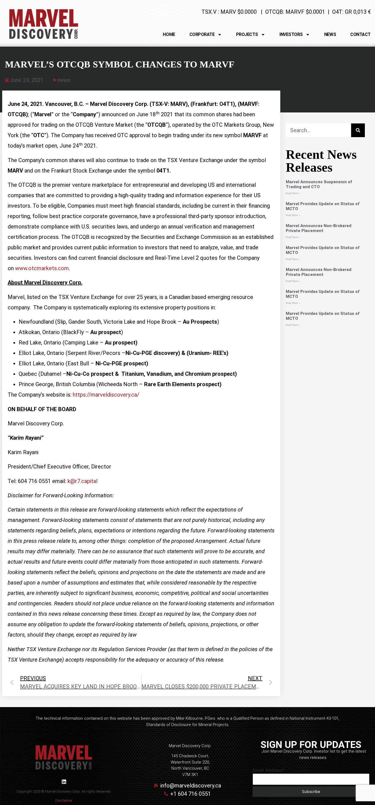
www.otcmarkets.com (42, 268)
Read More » (293, 193)
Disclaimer (63, 800)
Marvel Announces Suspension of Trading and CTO (319, 184)
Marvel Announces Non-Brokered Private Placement (318, 228)
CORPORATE (202, 34)
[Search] (358, 130)
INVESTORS (291, 34)
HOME (169, 34)
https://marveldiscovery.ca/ (106, 394)
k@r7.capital (82, 481)
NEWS (330, 34)
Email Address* (268, 770)
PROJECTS (247, 34)
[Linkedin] (63, 781)
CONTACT (360, 34)
